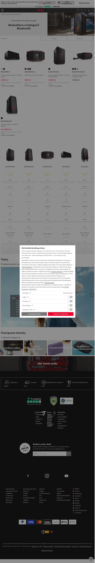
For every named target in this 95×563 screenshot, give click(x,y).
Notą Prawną (32, 289)
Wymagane (25, 293)
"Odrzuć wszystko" (27, 267)
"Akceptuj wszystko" (56, 271)
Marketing (25, 301)
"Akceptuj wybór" (49, 282)
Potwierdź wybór (34, 314)
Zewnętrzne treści (27, 309)
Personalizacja (26, 305)
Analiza (24, 297)
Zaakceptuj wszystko (60, 314)
